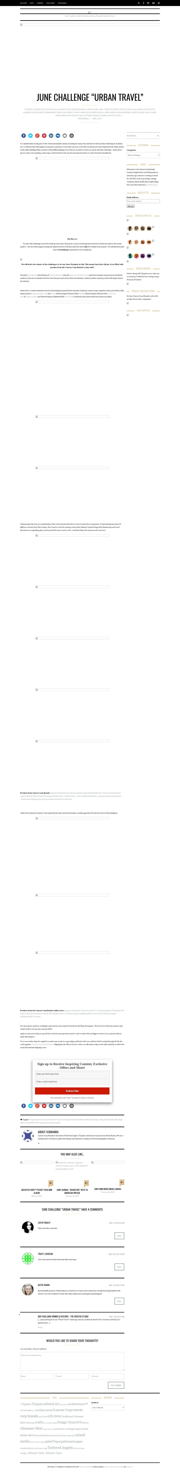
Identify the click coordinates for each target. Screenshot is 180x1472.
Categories (131, 150)
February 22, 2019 (72, 1196)
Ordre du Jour (137, 112)
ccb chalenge (64, 1119)
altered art (41, 1119)
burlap (40, 1410)
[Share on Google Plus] (37, 137)
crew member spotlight (50, 1423)
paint (49, 1441)
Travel (111, 115)
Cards (44, 1416)
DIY (144, 109)
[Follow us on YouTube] (153, 3)
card (40, 1416)
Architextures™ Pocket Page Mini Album (36, 1191)
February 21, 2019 (107, 1192)
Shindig (81, 293)
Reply (119, 1236)
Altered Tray (64, 109)
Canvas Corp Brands (85, 1467)
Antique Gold (42, 293)
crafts (101, 1119)
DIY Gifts (151, 109)
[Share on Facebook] (23, 137)
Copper (34, 293)
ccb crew (54, 1416)
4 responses (83, 118)
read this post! (152, 185)
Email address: (133, 197)
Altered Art (38, 109)
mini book (58, 1435)
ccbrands (52, 1132)
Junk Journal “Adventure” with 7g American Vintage (72, 1191)
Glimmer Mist (113, 1119)
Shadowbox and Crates (67, 115)
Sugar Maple (53, 796)
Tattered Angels (91, 115)
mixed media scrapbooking (117, 112)
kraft (45, 1435)
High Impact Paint (71, 112)
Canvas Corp (92, 109)
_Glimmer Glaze (53, 1452)
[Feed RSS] (139, 3)
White (53, 293)
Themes (103, 115)
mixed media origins (37, 1442)
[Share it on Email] (65, 137)
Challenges (50, 3)
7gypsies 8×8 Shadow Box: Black (63, 793)
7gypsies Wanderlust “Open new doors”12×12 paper (84, 1010)
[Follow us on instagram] (148, 3)
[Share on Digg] (58, 137)
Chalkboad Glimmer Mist (79, 1119)
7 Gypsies (25, 1404)
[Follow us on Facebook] (143, 3)
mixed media (49, 1122)
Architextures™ (52, 1119)
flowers (85, 1422)
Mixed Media (98, 112)
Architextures (78, 109)
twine (75, 1448)
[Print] (71, 137)
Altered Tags (51, 109)
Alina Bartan (31, 275)
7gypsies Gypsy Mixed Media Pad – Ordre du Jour (94, 793)
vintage (57, 1122)
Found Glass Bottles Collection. (60, 799)
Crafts (123, 109)
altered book (63, 1404)
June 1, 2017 (97, 118)
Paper (57, 1441)
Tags (80, 115)
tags (45, 1448)
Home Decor (86, 112)
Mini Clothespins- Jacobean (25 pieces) (99, 796)
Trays (118, 115)
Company (40, 3)
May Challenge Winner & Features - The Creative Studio (63, 1316)
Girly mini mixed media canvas (107, 1189)
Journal (39, 1435)
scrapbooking (25, 1448)
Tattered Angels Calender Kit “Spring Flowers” (47, 1013)
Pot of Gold (69, 296)
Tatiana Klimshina (56, 275)
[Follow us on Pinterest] (158, 3)
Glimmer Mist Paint (52, 112)
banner (33, 1410)
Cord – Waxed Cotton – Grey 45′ (71, 796)
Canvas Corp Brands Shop (43, 1044)
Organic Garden (31, 296)
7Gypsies (28, 109)
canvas (48, 1410)
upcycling (81, 1448)
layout (51, 1435)
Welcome (23, 3)
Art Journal (25, 1410)
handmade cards (61, 1429)
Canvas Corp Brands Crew (79, 275)
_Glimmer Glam (35, 1452)
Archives (94, 1402)
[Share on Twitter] (30, 137)
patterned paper (72, 1441)
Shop (32, 3)
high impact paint (79, 1428)
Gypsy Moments (48, 1429)
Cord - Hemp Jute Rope (108, 109)
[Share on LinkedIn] (51, 137)
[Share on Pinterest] (44, 137)
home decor (27, 1435)
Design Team (66, 1422)
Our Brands (62, 3)
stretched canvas (37, 1448)
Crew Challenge (134, 109)
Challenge (94, 1119)
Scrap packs (150, 112)
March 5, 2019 (36, 1196)
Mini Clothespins (37, 1122)
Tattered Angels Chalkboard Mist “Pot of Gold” (84, 1013)
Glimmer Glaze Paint (33, 112)
